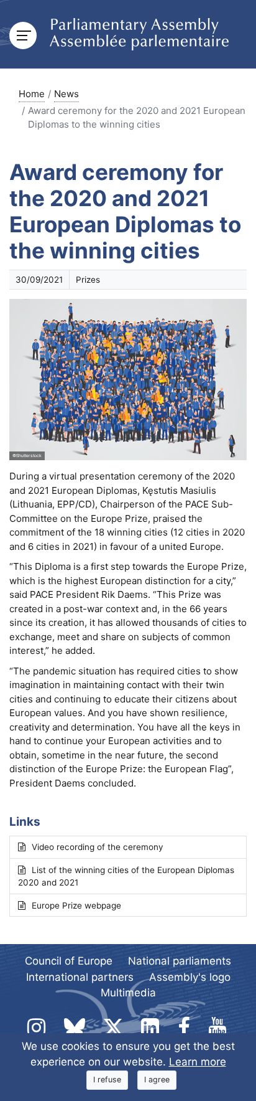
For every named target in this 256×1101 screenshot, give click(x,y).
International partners (80, 977)
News (66, 94)
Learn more (197, 1062)
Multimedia (128, 992)
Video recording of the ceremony (97, 847)
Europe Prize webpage (76, 905)
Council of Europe (68, 961)
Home (32, 94)
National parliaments (179, 961)
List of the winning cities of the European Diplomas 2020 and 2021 (126, 876)
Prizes (88, 280)
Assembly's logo (190, 977)
